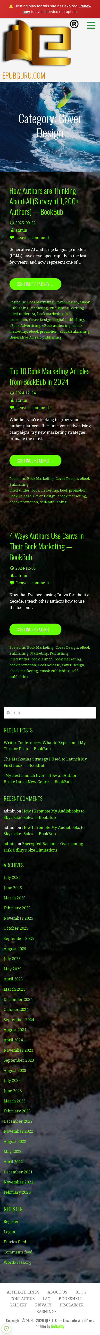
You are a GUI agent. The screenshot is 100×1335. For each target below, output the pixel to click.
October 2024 (16, 1009)
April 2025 (13, 979)
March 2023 (14, 1101)
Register (11, 1221)
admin (21, 230)
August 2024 (15, 1029)
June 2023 (13, 1091)
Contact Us (22, 1298)
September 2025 (19, 938)
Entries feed (15, 1242)
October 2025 (16, 928)
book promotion (73, 490)
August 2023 (15, 1070)
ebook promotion (43, 331)
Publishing (59, 308)
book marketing (50, 314)
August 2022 (15, 1141)
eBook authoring (56, 326)
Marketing (39, 308)
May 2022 (12, 1151)
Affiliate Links (23, 1292)
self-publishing (48, 337)
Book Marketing (40, 302)
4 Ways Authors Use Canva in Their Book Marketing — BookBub (46, 546)
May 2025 (12, 969)
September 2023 (19, 1060)
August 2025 (15, 948)
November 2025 (18, 918)
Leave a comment (32, 237)
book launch (42, 659)
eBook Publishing (74, 331)
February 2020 (17, 1192)
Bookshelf (70, 1298)
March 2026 (14, 898)
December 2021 (18, 1172)
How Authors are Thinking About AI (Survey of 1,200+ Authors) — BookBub (44, 201)
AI (33, 314)
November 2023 (18, 1050)
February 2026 (17, 908)
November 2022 (18, 1131)
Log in (9, 1232)
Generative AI (21, 337)
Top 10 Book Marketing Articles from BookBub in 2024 (49, 376)
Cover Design (67, 302)
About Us (57, 1292)
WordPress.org (17, 1262)
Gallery (18, 1305)
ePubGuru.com (23, 75)
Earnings (46, 1311)
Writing (77, 308)
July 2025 (12, 958)
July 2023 (12, 1080)
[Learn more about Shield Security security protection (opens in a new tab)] (6, 1328)
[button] (93, 25)
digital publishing (68, 320)
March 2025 (14, 989)
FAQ (46, 1298)
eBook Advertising (24, 326)
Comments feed (18, 1252)
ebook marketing (72, 496)
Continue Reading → (35, 284)
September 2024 (19, 1019)
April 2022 (13, 1162)
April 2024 (13, 1040)
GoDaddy (57, 1326)
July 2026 (12, 877)
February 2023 (17, 1111)
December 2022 (18, 1121)
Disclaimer (71, 1305)
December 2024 (18, 999)
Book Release (20, 496)
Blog (80, 1292)
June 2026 (13, 887)
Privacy (43, 1305)
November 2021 (18, 1182)
